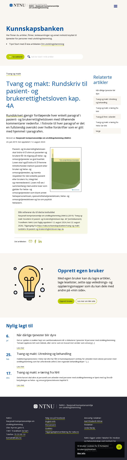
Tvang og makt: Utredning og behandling (44, 354)
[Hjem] (34, 6)
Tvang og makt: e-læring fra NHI (38, 372)
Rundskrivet (14, 115)
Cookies (48, 428)
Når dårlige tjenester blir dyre (36, 335)
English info (50, 421)
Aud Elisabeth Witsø (93, 421)
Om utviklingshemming (52, 44)
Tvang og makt (13, 73)
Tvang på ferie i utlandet (105, 117)
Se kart (25, 431)
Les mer (20, 348)
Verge (98, 131)
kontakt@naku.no (14, 438)
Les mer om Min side (86, 301)
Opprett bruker (66, 301)
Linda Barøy (89, 428)
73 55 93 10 (19, 434)
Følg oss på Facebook (55, 418)
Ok (119, 447)
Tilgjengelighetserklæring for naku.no (62, 432)
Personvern (50, 425)
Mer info (81, 453)
